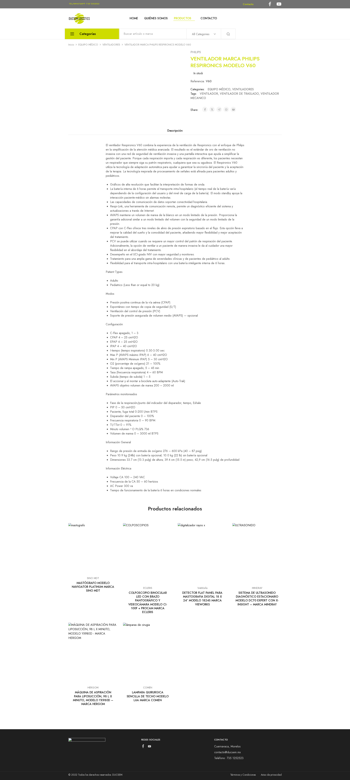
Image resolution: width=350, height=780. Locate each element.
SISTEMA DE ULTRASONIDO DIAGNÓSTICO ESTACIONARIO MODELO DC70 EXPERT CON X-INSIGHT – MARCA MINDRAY (257, 599)
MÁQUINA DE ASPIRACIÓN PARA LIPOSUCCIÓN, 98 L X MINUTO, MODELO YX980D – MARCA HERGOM (93, 698)
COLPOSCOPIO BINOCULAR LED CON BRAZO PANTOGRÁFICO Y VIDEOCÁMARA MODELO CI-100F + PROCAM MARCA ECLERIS (147, 602)
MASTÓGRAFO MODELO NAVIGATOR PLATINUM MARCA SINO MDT (93, 587)
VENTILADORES (111, 44)
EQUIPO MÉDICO (88, 44)
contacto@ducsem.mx (227, 752)
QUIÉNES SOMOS (156, 18)
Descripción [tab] (175, 131)
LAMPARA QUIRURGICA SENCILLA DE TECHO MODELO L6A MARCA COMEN (148, 696)
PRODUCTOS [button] (182, 18)
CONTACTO (209, 18)
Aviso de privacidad (271, 775)
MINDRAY (257, 588)
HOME (134, 18)
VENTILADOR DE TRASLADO (239, 94)
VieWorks (202, 588)
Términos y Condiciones (243, 775)
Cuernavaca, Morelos (227, 746)
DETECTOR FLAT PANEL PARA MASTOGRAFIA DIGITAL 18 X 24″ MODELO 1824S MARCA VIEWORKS (202, 599)
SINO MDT (93, 578)
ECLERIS (147, 588)
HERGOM (93, 687)
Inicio (71, 44)
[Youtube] (149, 747)
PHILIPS (195, 52)
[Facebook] (143, 747)
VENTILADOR (209, 94)
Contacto (248, 4)
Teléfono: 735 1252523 (229, 758)
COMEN (147, 687)
